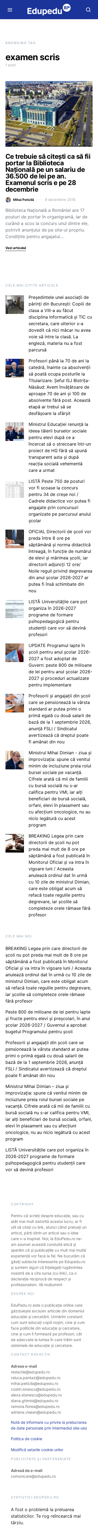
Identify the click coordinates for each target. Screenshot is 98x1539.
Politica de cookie (26, 1438)
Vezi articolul (15, 248)
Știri (16, 90)
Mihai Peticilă (23, 200)
